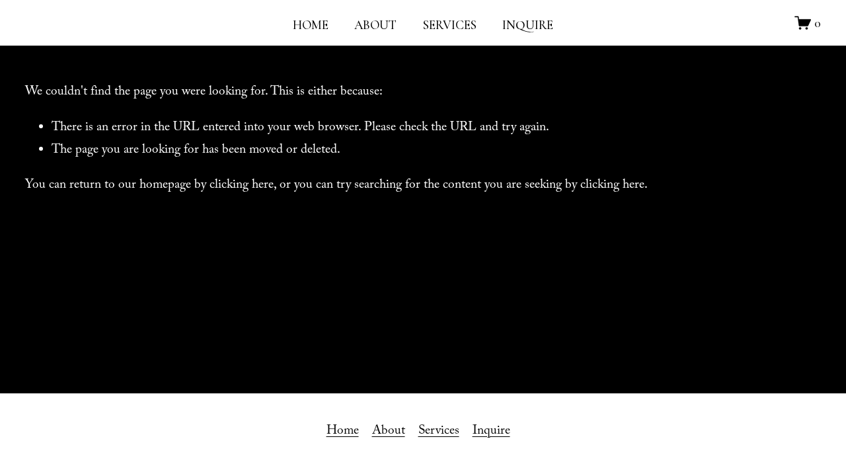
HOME (310, 24)
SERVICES (450, 24)
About (388, 431)
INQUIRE (527, 24)
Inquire (491, 431)
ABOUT (375, 24)
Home (343, 431)
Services (438, 431)
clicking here (242, 185)
